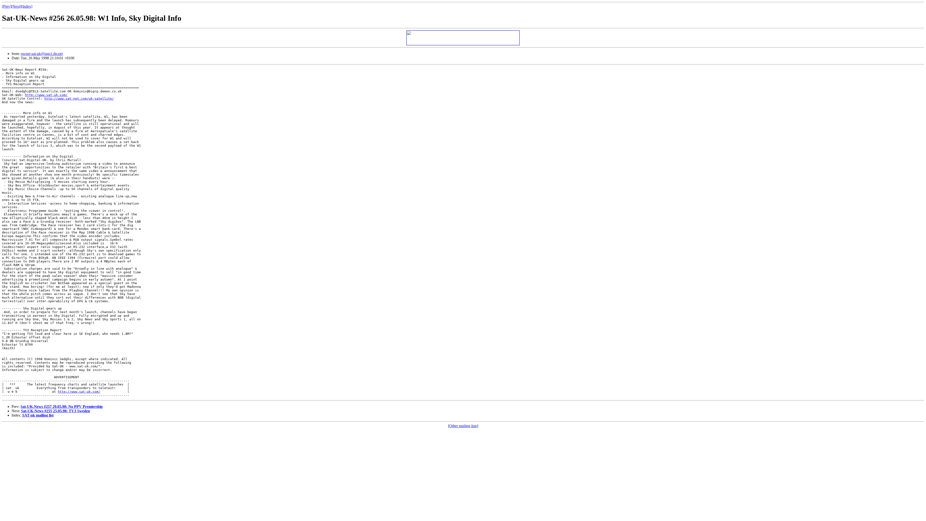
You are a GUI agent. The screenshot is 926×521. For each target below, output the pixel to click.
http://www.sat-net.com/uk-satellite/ (79, 98)
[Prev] (6, 6)
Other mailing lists (463, 426)
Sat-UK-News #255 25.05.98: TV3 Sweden (55, 411)
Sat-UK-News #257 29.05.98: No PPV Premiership (61, 406)
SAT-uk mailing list (38, 415)
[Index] (26, 6)
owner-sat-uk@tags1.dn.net (42, 54)
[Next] (16, 6)
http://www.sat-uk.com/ (46, 95)
